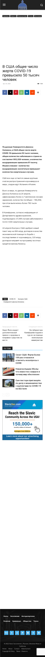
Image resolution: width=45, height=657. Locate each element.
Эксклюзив (38, 16)
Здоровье (6, 16)
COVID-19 (12, 299)
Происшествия (22, 16)
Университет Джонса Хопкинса (13, 302)
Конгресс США (22, 299)
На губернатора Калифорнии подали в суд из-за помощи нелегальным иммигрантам (33, 335)
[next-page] (7, 394)
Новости (13, 16)
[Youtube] (39, 633)
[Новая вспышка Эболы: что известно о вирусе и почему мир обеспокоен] (8, 372)
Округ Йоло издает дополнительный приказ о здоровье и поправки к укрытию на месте (12, 335)
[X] (10, 92)
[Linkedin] (26, 92)
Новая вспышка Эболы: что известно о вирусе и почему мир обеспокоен (28, 372)
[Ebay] (6, 633)
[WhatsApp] (21, 92)
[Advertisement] (22, 41)
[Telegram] (28, 633)
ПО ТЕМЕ (7, 349)
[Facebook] (4, 92)
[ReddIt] (32, 92)
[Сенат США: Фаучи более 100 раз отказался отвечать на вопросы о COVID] (8, 357)
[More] (38, 92)
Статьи (31, 16)
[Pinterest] (15, 92)
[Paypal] (22, 633)
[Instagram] (17, 633)
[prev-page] (3, 394)
